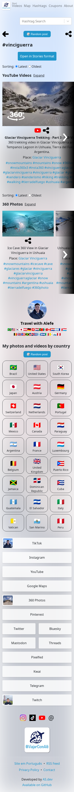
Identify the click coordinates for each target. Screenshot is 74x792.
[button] (68, 34)
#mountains (42, 163)
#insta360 (36, 167)
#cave (48, 264)
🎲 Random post (37, 354)
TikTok (37, 543)
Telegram (37, 686)
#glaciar (26, 268)
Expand (38, 75)
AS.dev (47, 779)
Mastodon (19, 643)
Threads (55, 643)
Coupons (55, 6)
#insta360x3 (19, 167)
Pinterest (37, 614)
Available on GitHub (37, 785)
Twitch (37, 700)
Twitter (19, 629)
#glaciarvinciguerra (17, 172)
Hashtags (40, 6)
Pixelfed (37, 657)
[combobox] (22, 21)
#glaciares (12, 268)
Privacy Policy (29, 770)
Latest (22, 66)
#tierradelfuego (33, 182)
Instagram (37, 557)
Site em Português (28, 763)
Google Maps (37, 586)
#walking (14, 182)
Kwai (37, 671)
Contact (49, 770)
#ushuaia (53, 182)
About (68, 6)
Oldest (36, 66)
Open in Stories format (37, 56)
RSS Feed (53, 763)
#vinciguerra (42, 172)
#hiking (47, 177)
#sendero (13, 177)
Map (27, 6)
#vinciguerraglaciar (22, 278)
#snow (57, 163)
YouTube (37, 572)
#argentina (30, 283)
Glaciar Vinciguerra (46, 157)
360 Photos (37, 600)
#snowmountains (19, 163)
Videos (17, 5)
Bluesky (55, 629)
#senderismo (31, 177)
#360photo (40, 287)
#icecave (36, 264)
